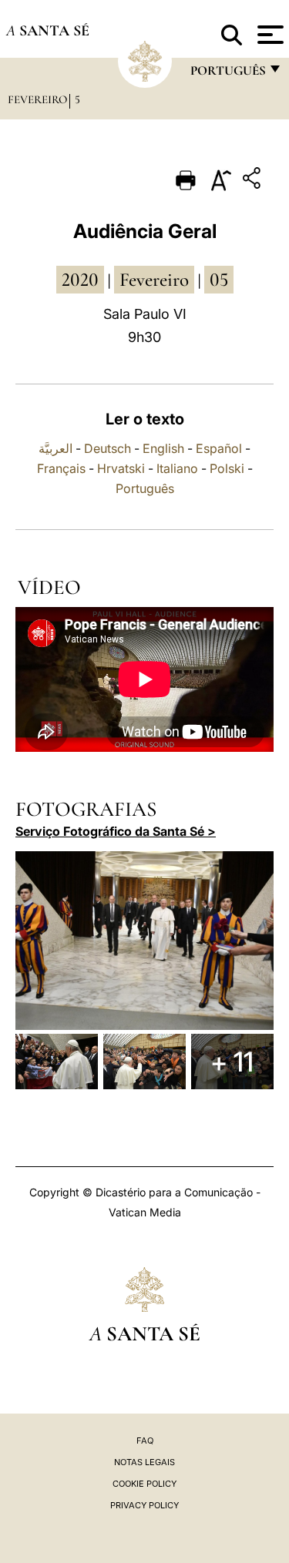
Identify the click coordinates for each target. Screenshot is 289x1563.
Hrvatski (121, 468)
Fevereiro (37, 99)
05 (219, 279)
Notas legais (144, 1462)
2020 (80, 279)
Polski (227, 468)
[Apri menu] (269, 35)
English (163, 448)
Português (145, 488)
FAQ (144, 1440)
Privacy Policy (144, 1505)
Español (219, 448)
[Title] (253, 180)
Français (61, 468)
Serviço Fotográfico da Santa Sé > (115, 831)
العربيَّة (55, 448)
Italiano (177, 468)
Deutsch (107, 448)
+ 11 (232, 1061)
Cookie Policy (144, 1483)
